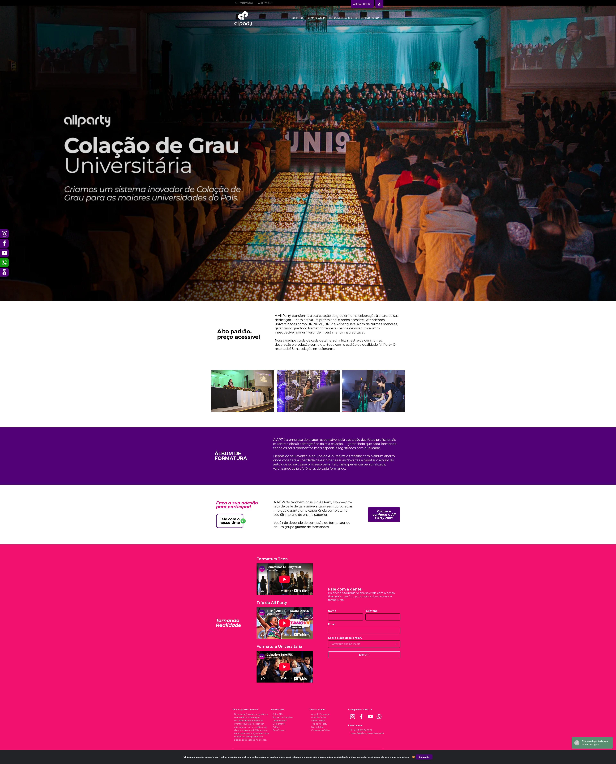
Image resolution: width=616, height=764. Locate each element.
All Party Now (318, 720)
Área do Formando (320, 714)
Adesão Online (318, 717)
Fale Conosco (279, 730)
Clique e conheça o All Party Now (384, 514)
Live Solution (317, 727)
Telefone (371, 610)
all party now (244, 3)
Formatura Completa (283, 717)
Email (331, 624)
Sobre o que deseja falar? (345, 637)
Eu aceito (424, 757)
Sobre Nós (278, 714)
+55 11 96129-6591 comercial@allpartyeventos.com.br (367, 731)
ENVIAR (364, 654)
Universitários (280, 720)
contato (377, 18)
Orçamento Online (320, 730)
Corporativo (279, 723)
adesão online (362, 4)
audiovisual (265, 3)
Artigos (276, 727)
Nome (332, 610)
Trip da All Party (319, 723)
